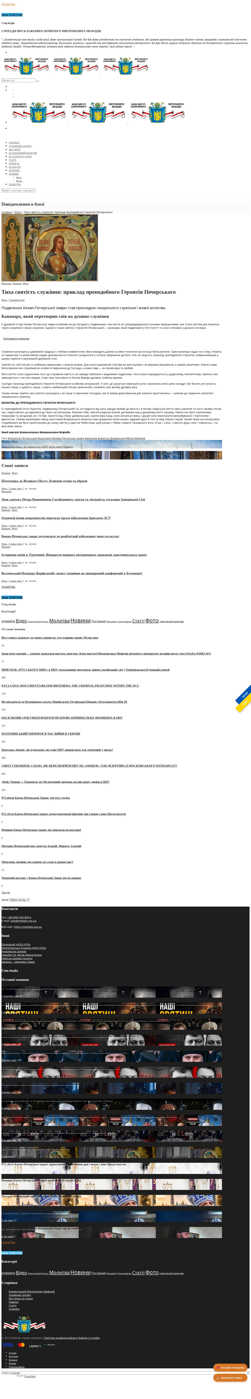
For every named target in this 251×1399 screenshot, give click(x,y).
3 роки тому (16, 507)
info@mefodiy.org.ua (23, 921)
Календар (15, 167)
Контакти (13, 1360)
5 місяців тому (17, 300)
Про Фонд (14, 149)
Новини (14, 174)
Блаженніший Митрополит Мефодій (32, 1291)
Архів (4, 899)
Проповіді (111, 621)
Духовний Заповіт (20, 146)
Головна (14, 142)
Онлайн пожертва (230, 1367)
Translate (29, 1376)
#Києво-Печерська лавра (68, 438)
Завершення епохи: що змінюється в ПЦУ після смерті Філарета (37, 447)
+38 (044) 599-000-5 (19, 917)
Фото (19, 177)
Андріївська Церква (13, 951)
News (4, 300)
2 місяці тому (9, 1012)
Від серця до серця (20, 156)
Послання (98, 621)
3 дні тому (7, 1172)
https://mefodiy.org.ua (28, 927)
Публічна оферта (16, 1367)
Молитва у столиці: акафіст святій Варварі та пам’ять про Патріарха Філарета (44, 457)
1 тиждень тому (10, 996)
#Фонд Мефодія (135, 438)
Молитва (14, 170)
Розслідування (124, 621)
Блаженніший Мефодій (23, 153)
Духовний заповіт (20, 1295)
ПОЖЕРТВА (8, 4)
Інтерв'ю (8, 621)
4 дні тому (7, 1236)
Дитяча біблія (34, 621)
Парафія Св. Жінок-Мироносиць (21, 955)
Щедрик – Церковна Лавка (18, 962)
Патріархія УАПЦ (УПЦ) (15, 944)
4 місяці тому (9, 1108)
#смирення (118, 438)
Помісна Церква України (17, 958)
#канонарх (45, 438)
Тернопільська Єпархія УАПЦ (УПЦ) (23, 948)
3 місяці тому (9, 1028)
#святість (104, 438)
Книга (45, 621)
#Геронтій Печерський (23, 438)
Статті (12, 160)
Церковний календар (171, 621)
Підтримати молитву (16, 338)
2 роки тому (16, 488)
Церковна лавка (229, 1377)
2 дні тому (7, 1156)
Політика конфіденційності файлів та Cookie (71, 1338)
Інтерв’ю (14, 163)
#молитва (91, 438)
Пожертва (15, 184)
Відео (19, 181)
